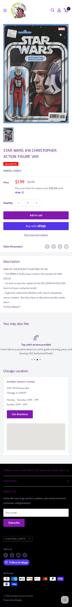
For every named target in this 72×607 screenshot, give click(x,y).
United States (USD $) (15, 538)
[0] (66, 10)
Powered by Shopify (12, 600)
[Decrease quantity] (18, 202)
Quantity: (8, 202)
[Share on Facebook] (47, 246)
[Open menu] (5, 10)
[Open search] (52, 10)
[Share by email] (66, 246)
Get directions (20, 414)
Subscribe (14, 522)
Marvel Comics (12, 170)
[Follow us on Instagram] (12, 555)
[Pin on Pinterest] (53, 246)
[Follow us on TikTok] (24, 555)
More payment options (36, 234)
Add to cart (36, 215)
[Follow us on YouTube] (18, 555)
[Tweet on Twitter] (60, 246)
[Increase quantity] (36, 202)
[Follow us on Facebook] (5, 555)
